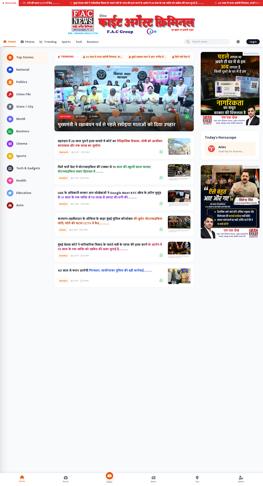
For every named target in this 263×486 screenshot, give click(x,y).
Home (12, 41)
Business (93, 41)
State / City (24, 106)
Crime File (23, 94)
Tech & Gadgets (28, 168)
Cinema (21, 143)
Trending (50, 41)
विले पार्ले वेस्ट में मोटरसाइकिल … (190, 57)
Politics (21, 82)
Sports (66, 41)
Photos (30, 41)
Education (23, 193)
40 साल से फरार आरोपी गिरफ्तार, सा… (104, 57)
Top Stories (25, 57)
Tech (79, 41)
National (22, 70)
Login (253, 42)
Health (21, 180)
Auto (20, 205)
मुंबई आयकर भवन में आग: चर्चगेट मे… (149, 57)
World (20, 119)
